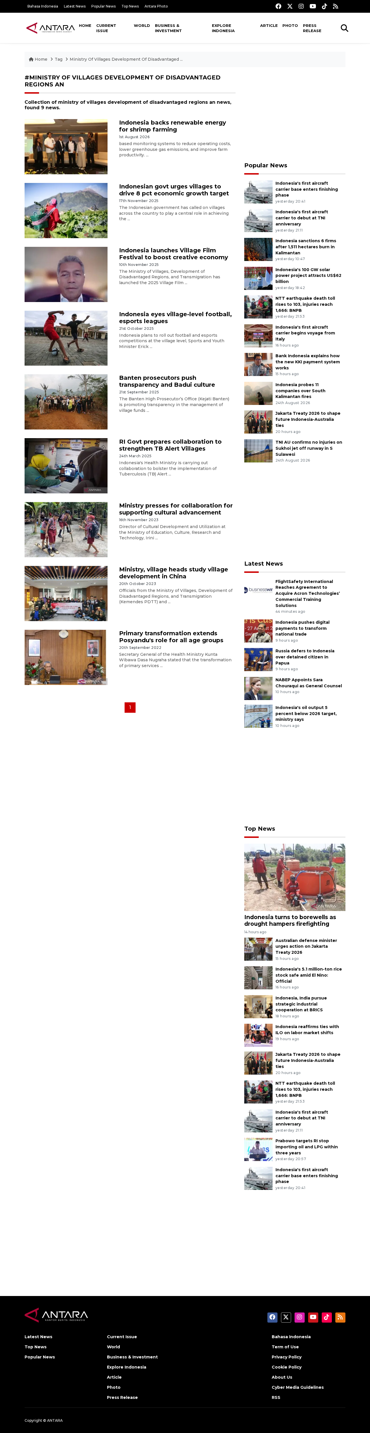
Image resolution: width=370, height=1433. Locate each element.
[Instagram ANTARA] (301, 6)
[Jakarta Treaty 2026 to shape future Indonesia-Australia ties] (258, 422)
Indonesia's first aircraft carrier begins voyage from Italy (305, 333)
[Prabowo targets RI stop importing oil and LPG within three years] (258, 1149)
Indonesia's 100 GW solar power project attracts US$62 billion (308, 275)
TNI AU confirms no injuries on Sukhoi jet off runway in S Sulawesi (308, 448)
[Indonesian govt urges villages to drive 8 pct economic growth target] (66, 210)
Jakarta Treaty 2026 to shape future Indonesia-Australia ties (308, 419)
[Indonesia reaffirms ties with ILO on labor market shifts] (258, 1035)
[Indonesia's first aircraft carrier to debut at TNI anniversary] (258, 220)
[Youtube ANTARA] (313, 6)
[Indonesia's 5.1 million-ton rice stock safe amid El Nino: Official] (258, 977)
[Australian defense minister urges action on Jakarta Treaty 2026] (258, 948)
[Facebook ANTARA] (278, 6)
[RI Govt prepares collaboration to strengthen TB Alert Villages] (66, 465)
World (142, 25)
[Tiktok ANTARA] (324, 6)
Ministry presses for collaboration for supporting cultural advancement (176, 509)
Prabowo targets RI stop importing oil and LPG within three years (306, 1147)
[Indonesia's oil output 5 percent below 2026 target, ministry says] (258, 716)
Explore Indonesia (223, 28)
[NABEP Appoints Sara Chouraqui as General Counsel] (258, 688)
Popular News (103, 6)
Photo (290, 25)
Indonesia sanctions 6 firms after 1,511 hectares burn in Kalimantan (305, 247)
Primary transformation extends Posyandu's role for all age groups (171, 637)
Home (85, 25)
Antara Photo (156, 6)
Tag (58, 59)
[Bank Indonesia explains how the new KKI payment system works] (258, 364)
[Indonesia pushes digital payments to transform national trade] (258, 630)
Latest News (75, 6)
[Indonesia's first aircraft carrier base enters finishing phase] (258, 191)
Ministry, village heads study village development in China (173, 573)
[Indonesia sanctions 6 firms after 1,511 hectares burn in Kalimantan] (258, 249)
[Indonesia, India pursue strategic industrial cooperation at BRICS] (258, 1006)
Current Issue (106, 28)
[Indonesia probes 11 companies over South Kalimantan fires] (258, 393)
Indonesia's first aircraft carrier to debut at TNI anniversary (301, 218)
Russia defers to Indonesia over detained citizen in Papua (304, 657)
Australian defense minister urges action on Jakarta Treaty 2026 (306, 946)
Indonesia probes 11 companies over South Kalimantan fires (300, 390)
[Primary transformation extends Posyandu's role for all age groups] (66, 657)
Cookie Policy (286, 1367)
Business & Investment (168, 28)
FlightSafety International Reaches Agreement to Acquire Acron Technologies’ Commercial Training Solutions (307, 593)
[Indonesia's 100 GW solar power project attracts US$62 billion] (258, 278)
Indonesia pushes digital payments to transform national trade (302, 628)
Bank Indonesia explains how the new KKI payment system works (307, 362)
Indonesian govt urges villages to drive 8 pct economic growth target (174, 190)
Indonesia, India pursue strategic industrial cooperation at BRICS (301, 1004)
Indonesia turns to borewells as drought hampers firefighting (290, 920)
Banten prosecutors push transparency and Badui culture (167, 381)
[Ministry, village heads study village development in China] (66, 593)
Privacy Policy (286, 1357)
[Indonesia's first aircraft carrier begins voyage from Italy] (258, 335)
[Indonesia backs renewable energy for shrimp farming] (66, 146)
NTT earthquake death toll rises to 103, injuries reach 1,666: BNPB (305, 304)
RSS (276, 1397)
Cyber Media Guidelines (298, 1387)
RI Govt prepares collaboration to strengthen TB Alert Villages (170, 445)
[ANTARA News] (51, 27)
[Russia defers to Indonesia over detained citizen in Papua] (258, 659)
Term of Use (285, 1346)
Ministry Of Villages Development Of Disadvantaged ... (126, 59)
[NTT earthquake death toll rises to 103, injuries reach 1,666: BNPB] (258, 306)
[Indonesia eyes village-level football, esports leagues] (66, 337)
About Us (282, 1377)
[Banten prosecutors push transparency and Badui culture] (66, 401)
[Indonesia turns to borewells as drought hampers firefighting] (294, 877)
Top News (130, 6)
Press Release (312, 28)
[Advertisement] (294, 114)
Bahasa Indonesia (42, 6)
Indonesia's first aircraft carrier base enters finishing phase (306, 189)
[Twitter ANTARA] (290, 6)
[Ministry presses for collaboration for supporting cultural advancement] (66, 529)
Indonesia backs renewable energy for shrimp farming (172, 126)
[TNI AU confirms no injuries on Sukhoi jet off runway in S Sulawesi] (258, 450)
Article (269, 25)
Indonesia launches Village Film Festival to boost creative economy (173, 254)
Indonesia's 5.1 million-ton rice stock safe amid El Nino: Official (308, 975)
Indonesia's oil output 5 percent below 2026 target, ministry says (306, 713)
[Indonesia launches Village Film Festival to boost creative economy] (66, 274)
